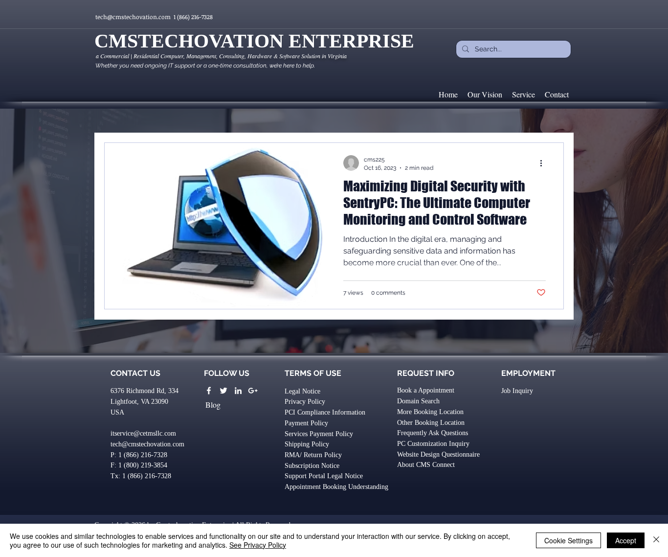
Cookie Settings (568, 540)
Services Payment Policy (319, 434)
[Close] (656, 540)
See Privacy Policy (257, 545)
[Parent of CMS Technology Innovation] (238, 390)
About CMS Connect (426, 464)
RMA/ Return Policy (313, 455)
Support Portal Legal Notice (324, 476)
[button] (141, 476)
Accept (625, 540)
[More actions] (544, 163)
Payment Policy (306, 423)
